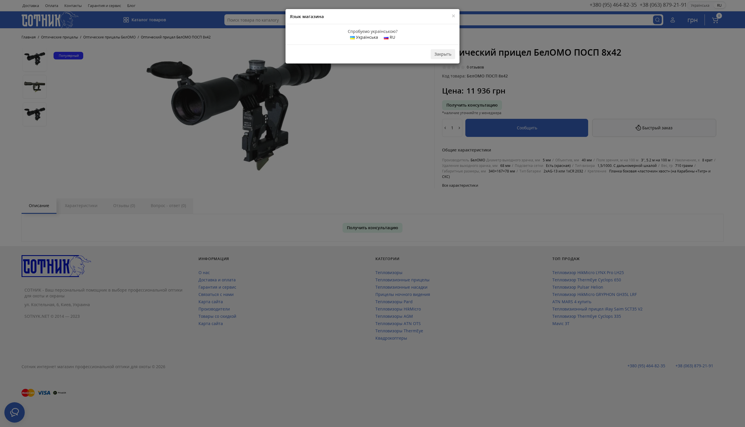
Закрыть (442, 54)
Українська (366, 37)
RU (392, 37)
